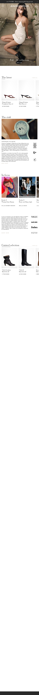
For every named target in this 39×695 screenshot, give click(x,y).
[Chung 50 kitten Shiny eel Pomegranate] (9, 90)
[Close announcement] (37, 1)
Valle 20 (21, 270)
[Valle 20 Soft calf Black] (26, 258)
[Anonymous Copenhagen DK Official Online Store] (19, 6)
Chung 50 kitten (6, 102)
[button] (36, 6)
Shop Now (5, 233)
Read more (5, 163)
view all (34, 77)
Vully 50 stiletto (6, 270)
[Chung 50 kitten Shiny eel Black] (26, 90)
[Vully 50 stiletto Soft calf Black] (9, 258)
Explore (19, 62)
